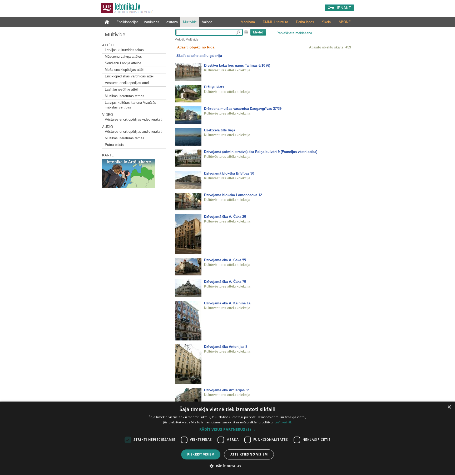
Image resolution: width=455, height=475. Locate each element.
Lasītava (171, 22)
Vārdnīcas (151, 22)
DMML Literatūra (275, 22)
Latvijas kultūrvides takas (124, 50)
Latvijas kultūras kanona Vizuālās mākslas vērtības (130, 105)
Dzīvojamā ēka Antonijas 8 (225, 347)
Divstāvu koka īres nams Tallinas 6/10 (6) (237, 65)
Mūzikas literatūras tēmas (124, 96)
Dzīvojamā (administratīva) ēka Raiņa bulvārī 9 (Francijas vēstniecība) (260, 152)
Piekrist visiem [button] (200, 454)
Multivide (190, 22)
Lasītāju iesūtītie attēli (122, 89)
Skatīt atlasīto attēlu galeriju (199, 56)
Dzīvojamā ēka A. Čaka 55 (225, 260)
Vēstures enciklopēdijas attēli (127, 83)
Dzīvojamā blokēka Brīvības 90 (229, 173)
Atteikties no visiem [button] (249, 454)
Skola (326, 22)
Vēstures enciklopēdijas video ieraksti (133, 119)
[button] (227, 429)
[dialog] (227, 438)
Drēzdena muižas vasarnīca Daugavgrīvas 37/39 (242, 109)
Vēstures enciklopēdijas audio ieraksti (133, 131)
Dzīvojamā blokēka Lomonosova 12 (233, 195)
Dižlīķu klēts (214, 87)
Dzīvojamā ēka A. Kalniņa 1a (227, 303)
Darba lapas (305, 22)
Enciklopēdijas (127, 22)
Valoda (207, 22)
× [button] (449, 407)
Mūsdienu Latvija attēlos (123, 56)
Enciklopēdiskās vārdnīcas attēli (129, 76)
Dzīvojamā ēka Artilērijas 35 (226, 390)
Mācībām (248, 22)
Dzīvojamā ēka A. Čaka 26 (225, 217)
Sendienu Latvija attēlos (123, 63)
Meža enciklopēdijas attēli (124, 70)
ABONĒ (345, 22)
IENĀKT (344, 8)
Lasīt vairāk (283, 422)
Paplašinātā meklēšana (294, 33)
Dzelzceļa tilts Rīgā (219, 130)
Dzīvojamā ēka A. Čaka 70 (225, 282)
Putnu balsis (114, 145)
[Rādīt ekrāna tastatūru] (246, 32)
